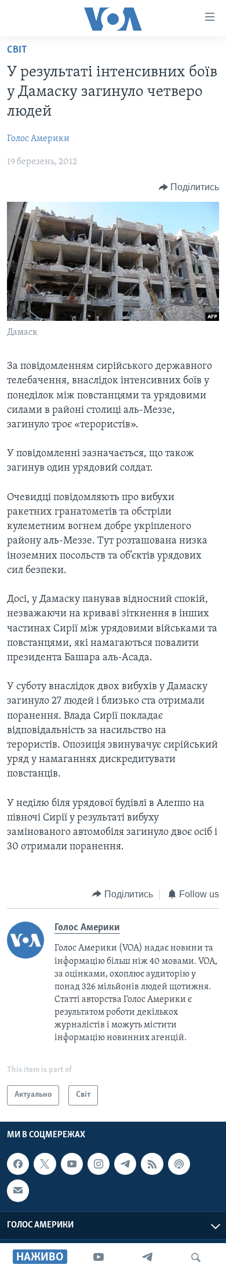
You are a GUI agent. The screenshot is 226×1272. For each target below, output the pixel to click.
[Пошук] (195, 1257)
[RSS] (152, 1164)
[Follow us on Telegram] (125, 1164)
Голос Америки (38, 138)
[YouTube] (98, 1257)
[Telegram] (147, 1257)
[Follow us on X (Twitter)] (45, 1164)
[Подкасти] (179, 1164)
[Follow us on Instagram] (99, 1164)
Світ (17, 50)
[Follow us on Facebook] (18, 1164)
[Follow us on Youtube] (72, 1164)
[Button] (189, 187)
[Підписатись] (18, 1190)
